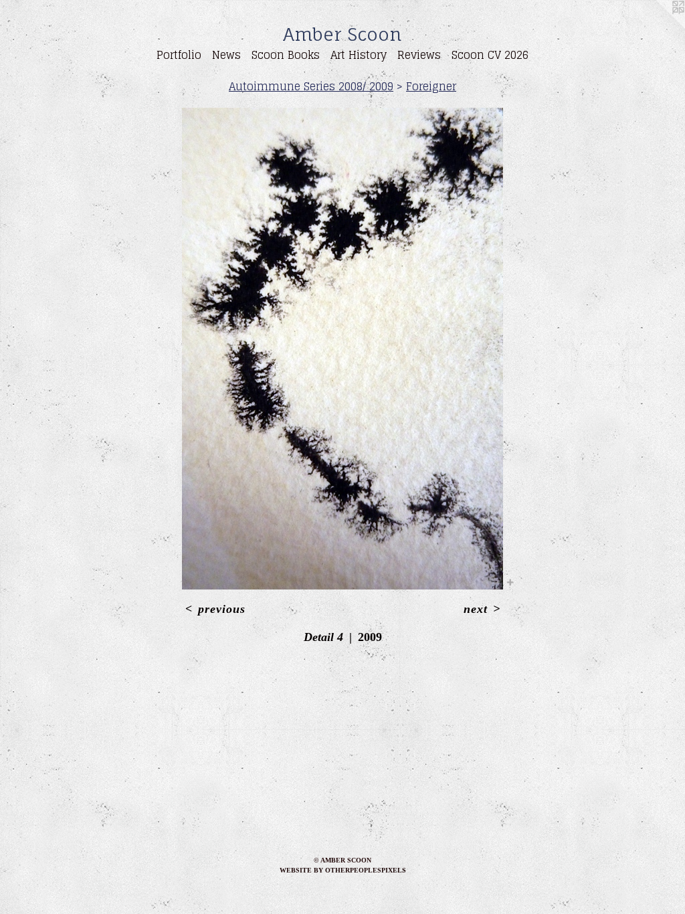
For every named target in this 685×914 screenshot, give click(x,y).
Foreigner (431, 86)
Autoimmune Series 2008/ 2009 (311, 86)
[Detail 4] (342, 348)
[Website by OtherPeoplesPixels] (658, 27)
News (226, 55)
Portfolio (179, 55)
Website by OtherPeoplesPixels (343, 870)
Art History (358, 55)
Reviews (419, 55)
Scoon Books (286, 55)
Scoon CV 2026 (490, 55)
